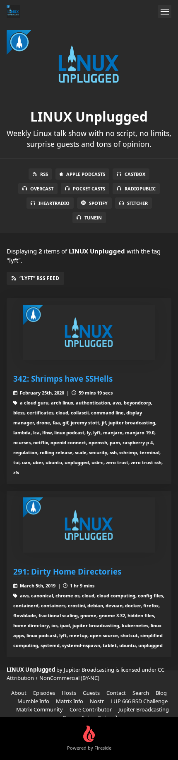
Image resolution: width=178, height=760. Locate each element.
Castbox (135, 174)
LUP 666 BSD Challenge (139, 701)
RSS (44, 174)
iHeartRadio (54, 203)
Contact (116, 693)
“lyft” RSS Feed (39, 278)
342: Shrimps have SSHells (63, 378)
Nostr (97, 701)
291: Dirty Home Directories (67, 571)
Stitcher (137, 203)
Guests (91, 693)
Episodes (44, 693)
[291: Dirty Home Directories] (89, 525)
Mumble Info (33, 701)
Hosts (69, 693)
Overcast (41, 188)
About (18, 693)
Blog (161, 693)
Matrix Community (39, 709)
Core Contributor (91, 709)
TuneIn (93, 217)
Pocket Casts (89, 188)
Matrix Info (69, 701)
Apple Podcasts (85, 174)
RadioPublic (140, 188)
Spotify (98, 203)
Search (140, 693)
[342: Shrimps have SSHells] (89, 332)
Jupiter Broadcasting (143, 709)
